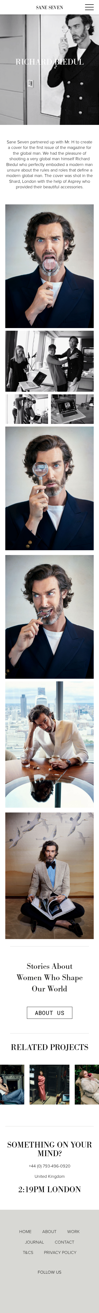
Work (73, 1231)
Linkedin (36, 1282)
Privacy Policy (60, 1252)
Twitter (49, 1282)
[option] (49, 1088)
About (49, 1231)
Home (25, 1231)
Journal (34, 1242)
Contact (64, 1242)
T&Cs (28, 1252)
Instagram (63, 1283)
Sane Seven (49, 8)
